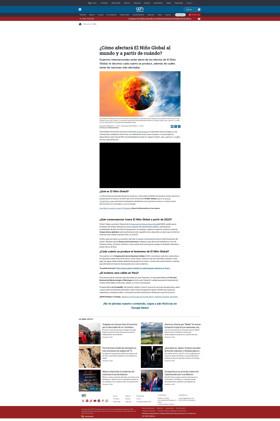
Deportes (137, 3)
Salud (160, 15)
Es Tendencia (111, 15)
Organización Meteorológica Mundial (144, 224)
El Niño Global (142, 132)
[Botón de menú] (80, 9)
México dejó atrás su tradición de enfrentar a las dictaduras (118, 373)
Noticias (147, 3)
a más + (189, 3)
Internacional (87, 24)
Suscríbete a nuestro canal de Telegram (115, 208)
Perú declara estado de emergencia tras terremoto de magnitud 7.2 (119, 349)
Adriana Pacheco (113, 127)
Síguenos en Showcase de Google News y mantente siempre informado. (149, 297)
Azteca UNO (116, 3)
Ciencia (168, 15)
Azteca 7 (127, 3)
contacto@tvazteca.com (186, 398)
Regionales (179, 3)
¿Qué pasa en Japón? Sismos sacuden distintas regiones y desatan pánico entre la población (182, 349)
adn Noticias (158, 3)
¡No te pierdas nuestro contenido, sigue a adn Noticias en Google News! (140, 305)
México (91, 15)
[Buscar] (199, 9)
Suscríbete (180, 15)
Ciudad (100, 15)
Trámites (83, 15)
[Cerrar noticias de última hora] (199, 18)
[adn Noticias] (140, 10)
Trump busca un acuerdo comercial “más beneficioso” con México (181, 373)
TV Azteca (104, 3)
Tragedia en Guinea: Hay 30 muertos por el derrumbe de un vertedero (119, 325)
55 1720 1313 (182, 400)
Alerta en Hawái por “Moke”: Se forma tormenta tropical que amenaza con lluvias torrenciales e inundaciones (182, 325)
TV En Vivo (195, 15)
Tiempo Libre (124, 15)
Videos (168, 3)
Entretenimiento (138, 15)
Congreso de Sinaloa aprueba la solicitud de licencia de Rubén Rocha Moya (147, 19)
